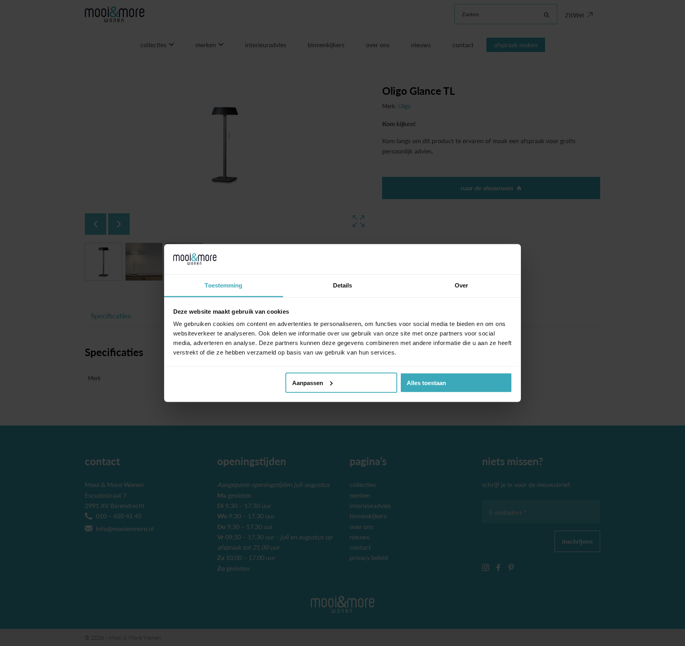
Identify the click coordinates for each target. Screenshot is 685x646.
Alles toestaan (426, 382)
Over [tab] (461, 285)
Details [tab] (342, 285)
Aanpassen (307, 382)
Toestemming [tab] (223, 285)
